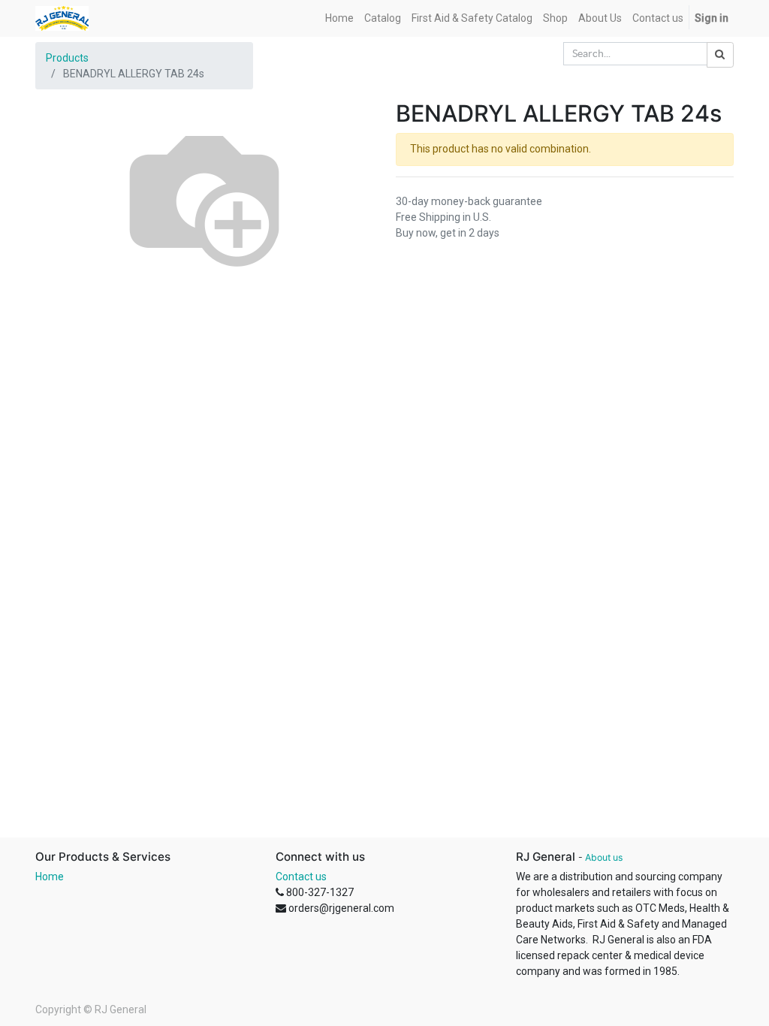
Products (67, 58)
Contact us (301, 877)
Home (49, 877)
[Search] (720, 55)
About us (604, 857)
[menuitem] (339, 18)
